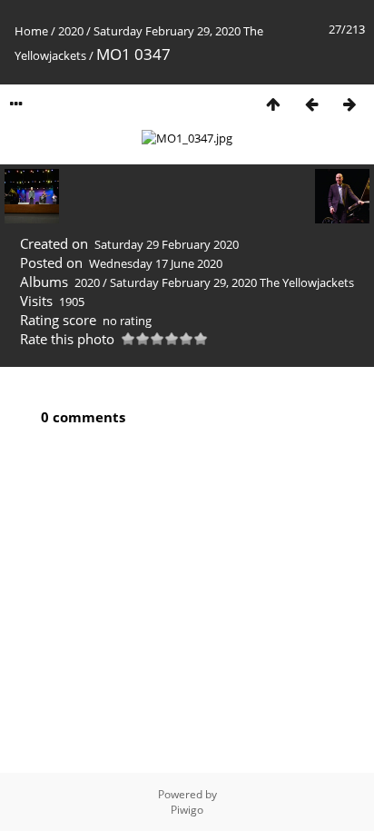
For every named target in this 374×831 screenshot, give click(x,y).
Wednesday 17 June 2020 (155, 263)
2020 (71, 31)
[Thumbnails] (273, 104)
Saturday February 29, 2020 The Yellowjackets (232, 282)
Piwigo (187, 809)
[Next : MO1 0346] (349, 104)
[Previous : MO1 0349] (311, 104)
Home (31, 31)
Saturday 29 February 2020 (166, 244)
